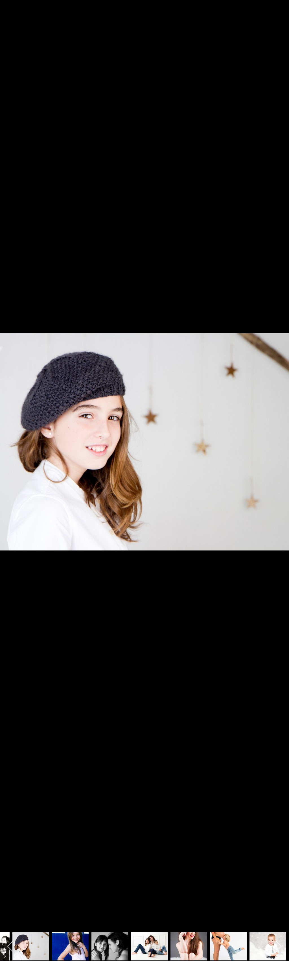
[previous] (10, 472)
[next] (279, 472)
